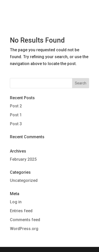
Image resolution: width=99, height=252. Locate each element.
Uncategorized (24, 180)
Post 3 (16, 123)
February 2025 (23, 159)
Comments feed (25, 219)
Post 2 (16, 106)
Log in (16, 201)
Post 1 (16, 114)
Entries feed (21, 210)
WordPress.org (24, 228)
